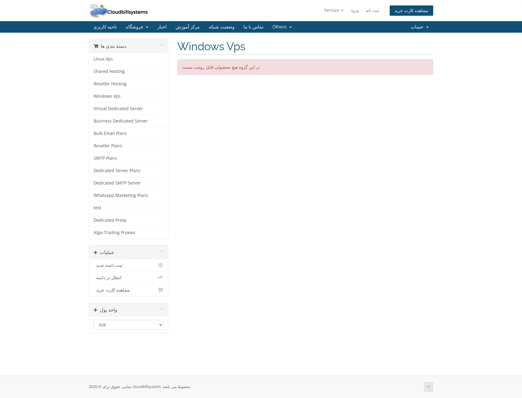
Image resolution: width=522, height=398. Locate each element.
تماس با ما (253, 27)
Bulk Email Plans (110, 133)
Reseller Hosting (110, 83)
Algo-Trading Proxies (114, 232)
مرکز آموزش (188, 27)
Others (280, 27)
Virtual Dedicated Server (118, 108)
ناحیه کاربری (105, 27)
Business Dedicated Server (121, 121)
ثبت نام (372, 10)
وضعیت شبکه (221, 27)
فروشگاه (135, 27)
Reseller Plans (108, 145)
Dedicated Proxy (110, 220)
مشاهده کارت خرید (411, 10)
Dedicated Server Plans (117, 170)
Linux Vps (103, 59)
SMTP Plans (105, 158)
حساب (418, 27)
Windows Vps (107, 96)
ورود (355, 10)
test (97, 207)
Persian (332, 10)
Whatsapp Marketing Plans (121, 195)
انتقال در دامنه (107, 277)
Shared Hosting (109, 71)
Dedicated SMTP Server (117, 183)
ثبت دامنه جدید (108, 265)
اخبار (161, 27)
